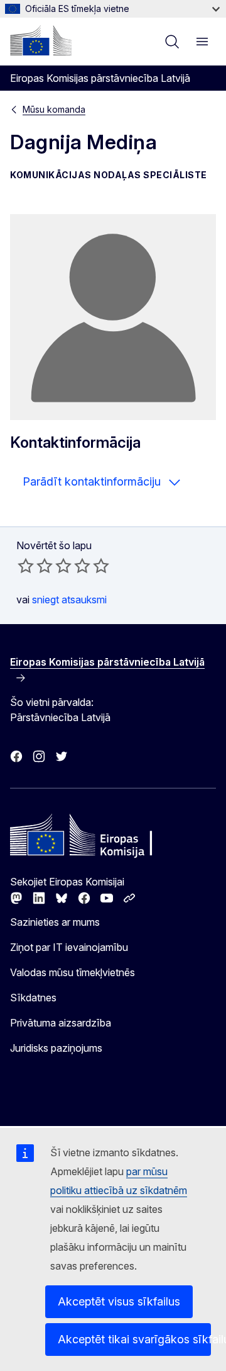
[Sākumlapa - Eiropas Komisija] (41, 40)
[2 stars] (35, 565)
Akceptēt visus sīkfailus (119, 1301)
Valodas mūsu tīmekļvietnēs (72, 972)
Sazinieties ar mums (55, 922)
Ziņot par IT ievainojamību (69, 947)
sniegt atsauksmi (69, 599)
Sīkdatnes (33, 997)
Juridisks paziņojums (56, 1048)
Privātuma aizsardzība (60, 1022)
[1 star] (25, 565)
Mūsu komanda (54, 109)
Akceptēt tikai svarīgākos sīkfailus (134, 1339)
